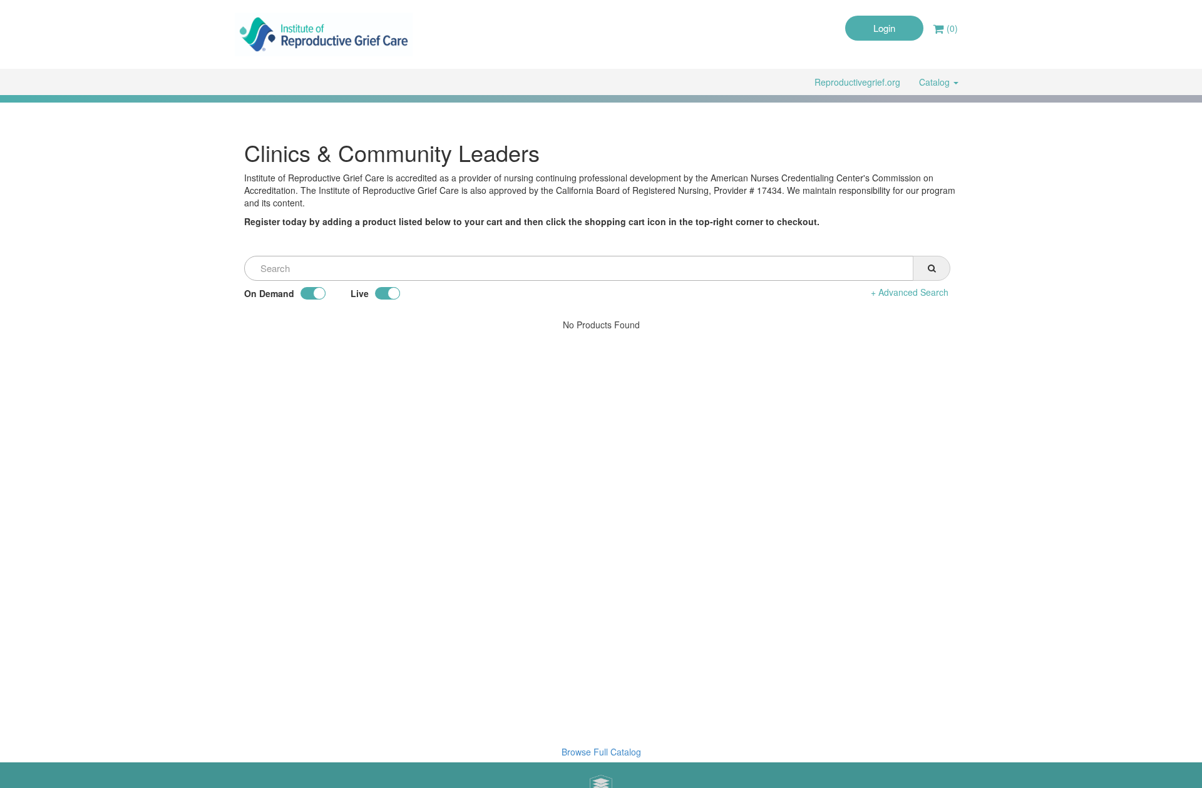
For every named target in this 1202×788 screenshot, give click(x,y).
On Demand (269, 293)
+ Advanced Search (909, 292)
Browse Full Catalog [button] (601, 751)
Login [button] (884, 27)
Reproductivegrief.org (857, 82)
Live (360, 293)
